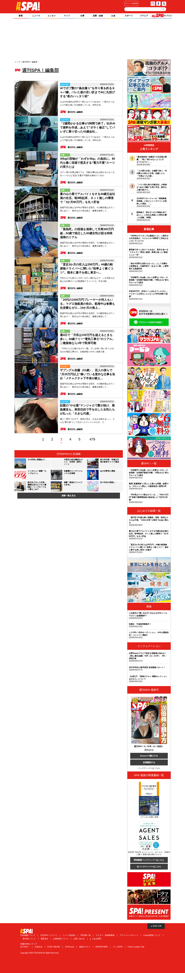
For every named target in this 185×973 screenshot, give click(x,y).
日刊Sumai (70, 947)
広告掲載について (28, 935)
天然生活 (39, 947)
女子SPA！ (25, 947)
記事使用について (61, 939)
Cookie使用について (152, 935)
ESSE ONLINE (54, 947)
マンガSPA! (118, 947)
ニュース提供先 (69, 935)
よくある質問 (95, 939)
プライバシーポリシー (129, 935)
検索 (163, 9)
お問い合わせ (79, 939)
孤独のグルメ (85, 947)
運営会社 (45, 939)
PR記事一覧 (86, 935)
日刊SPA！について (49, 935)
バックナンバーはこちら (149, 768)
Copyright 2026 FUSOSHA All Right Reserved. (39, 953)
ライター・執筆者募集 (105, 935)
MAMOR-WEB (102, 947)
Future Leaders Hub (136, 947)
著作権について (29, 939)
